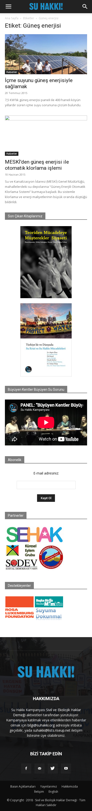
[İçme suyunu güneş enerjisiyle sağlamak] (46, 54)
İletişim (39, 792)
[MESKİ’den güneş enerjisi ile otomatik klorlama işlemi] (46, 136)
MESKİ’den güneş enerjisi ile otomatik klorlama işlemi (37, 165)
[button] (8, 6)
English (53, 792)
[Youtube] (66, 768)
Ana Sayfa (11, 18)
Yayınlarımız (48, 786)
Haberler (11, 72)
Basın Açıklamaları (23, 786)
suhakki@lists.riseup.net (51, 730)
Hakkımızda (70, 786)
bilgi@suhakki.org (41, 725)
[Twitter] (53, 768)
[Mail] (39, 768)
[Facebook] (26, 768)
